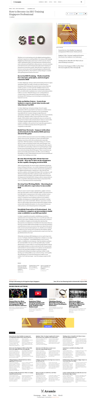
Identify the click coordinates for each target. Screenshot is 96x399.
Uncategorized (52, 299)
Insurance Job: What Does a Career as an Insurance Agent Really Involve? (46, 348)
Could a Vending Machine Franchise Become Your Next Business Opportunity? (74, 373)
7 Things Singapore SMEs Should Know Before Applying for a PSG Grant (20, 360)
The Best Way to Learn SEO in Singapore (34, 266)
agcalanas (11, 309)
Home (10, 8)
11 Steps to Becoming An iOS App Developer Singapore (24, 281)
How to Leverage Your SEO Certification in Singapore (46, 267)
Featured (11, 299)
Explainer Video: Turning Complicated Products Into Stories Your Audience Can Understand (71, 56)
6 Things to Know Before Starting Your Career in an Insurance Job (48, 360)
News (44, 395)
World (60, 395)
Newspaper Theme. (55, 397)
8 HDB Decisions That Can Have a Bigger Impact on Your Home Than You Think (75, 360)
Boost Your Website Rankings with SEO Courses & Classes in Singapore (22, 267)
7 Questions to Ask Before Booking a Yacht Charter (73, 348)
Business (71, 299)
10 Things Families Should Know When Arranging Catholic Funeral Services (21, 373)
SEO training (33, 236)
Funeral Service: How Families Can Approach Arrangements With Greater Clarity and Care (70, 51)
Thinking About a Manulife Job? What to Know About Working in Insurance (57, 303)
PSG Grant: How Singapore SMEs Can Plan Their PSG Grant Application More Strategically (77, 304)
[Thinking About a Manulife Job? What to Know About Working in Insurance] (58, 293)
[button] (81, 1)
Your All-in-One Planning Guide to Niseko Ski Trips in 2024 (70, 281)
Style (49, 395)
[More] (85, 13)
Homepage (37, 395)
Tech (14, 8)
